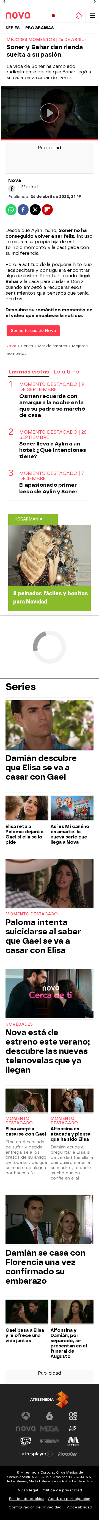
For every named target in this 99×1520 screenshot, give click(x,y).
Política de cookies (26, 1499)
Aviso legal (27, 1490)
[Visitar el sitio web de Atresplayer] (37, 1454)
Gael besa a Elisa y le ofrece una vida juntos (25, 1335)
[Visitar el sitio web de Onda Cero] (25, 1441)
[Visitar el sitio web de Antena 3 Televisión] (25, 1416)
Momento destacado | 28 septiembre (53, 435)
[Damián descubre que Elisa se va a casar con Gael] (50, 725)
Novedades (19, 1024)
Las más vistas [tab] (28, 372)
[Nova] (25, 16)
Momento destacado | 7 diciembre (51, 476)
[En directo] (53, 16)
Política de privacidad (62, 1490)
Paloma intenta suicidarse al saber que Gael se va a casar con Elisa (43, 936)
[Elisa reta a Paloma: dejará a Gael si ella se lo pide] (27, 808)
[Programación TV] (66, 16)
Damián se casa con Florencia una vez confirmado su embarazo (46, 1267)
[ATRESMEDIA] (49, 1399)
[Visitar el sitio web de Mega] (49, 1429)
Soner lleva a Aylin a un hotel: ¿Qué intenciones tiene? (52, 450)
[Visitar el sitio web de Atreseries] (73, 1429)
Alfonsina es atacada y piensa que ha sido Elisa (70, 1134)
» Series (25, 346)
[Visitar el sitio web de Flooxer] (67, 1454)
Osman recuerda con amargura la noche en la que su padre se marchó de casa (52, 405)
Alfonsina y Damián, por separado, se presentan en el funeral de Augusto (69, 1343)
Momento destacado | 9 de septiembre (51, 387)
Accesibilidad (79, 1507)
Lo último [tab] (66, 372)
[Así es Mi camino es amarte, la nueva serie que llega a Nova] (72, 808)
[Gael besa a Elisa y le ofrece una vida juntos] (27, 1312)
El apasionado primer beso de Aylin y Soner (48, 488)
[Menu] (92, 16)
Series (13, 28)
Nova (11, 346)
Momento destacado (32, 914)
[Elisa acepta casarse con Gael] (27, 1101)
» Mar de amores (51, 346)
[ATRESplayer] (79, 16)
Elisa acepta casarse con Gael (26, 1131)
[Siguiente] (95, 1)
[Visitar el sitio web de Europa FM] (49, 1441)
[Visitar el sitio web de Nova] (25, 1429)
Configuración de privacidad (35, 1507)
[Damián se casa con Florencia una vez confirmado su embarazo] (50, 1220)
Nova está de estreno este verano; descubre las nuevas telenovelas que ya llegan (48, 1051)
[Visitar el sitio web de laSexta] (49, 1416)
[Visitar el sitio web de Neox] (73, 1416)
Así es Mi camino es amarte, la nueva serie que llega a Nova (70, 834)
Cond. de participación (69, 1499)
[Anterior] (4, 1)
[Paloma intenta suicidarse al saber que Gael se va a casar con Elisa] (50, 884)
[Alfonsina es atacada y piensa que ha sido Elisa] (72, 1101)
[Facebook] (11, 188)
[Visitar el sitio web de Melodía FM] (73, 1441)
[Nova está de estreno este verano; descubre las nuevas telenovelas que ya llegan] (50, 994)
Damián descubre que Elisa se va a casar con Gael (41, 768)
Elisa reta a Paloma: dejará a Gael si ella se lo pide (24, 834)
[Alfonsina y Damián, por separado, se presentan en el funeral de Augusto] (72, 1312)
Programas (39, 28)
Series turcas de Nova (33, 330)
